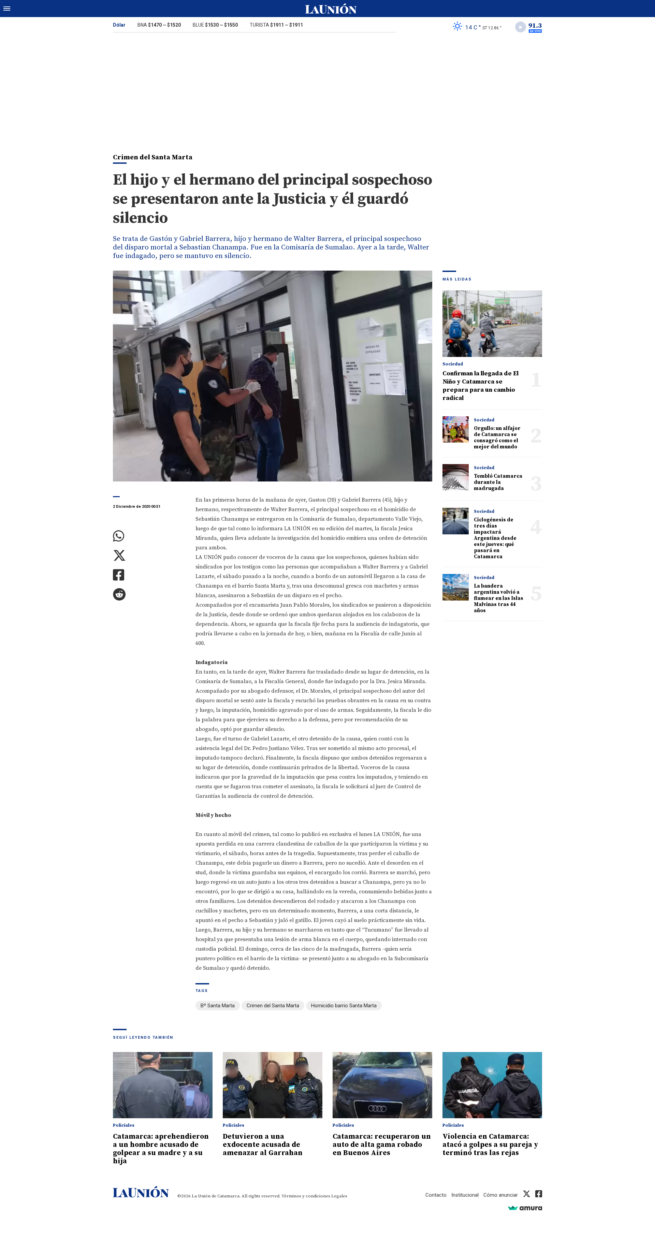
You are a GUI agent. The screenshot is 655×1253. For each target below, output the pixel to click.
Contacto (436, 1195)
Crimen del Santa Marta (273, 1006)
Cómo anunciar (500, 1195)
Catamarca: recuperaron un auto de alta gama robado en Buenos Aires (382, 1144)
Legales (339, 1196)
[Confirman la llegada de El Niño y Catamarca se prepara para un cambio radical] (492, 323)
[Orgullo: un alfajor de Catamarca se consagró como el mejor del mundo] (455, 429)
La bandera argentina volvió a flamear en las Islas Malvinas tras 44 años (498, 598)
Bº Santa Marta (218, 1006)
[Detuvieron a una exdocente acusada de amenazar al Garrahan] (272, 1085)
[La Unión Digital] (330, 8)
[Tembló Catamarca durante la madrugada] (455, 477)
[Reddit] (149, 594)
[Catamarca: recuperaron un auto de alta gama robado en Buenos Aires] (382, 1085)
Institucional (465, 1195)
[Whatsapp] (149, 536)
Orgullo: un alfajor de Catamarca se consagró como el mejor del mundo (497, 437)
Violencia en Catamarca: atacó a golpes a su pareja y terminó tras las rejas (490, 1144)
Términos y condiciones (305, 1196)
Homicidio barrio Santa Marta (344, 1006)
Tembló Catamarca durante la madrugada (498, 482)
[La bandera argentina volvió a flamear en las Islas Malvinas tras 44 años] (455, 587)
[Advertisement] (327, 88)
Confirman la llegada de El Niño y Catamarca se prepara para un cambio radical (480, 386)
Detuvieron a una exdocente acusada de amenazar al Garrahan (263, 1144)
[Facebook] (149, 575)
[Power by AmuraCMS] (525, 1208)
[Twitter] (149, 555)
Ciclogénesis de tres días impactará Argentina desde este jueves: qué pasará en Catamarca (495, 538)
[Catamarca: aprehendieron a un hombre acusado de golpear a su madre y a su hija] (163, 1085)
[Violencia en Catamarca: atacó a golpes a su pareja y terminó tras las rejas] (492, 1085)
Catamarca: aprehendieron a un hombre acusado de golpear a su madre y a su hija (161, 1149)
